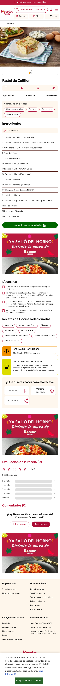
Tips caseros (35, 605)
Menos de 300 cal (12, 341)
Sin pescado (47, 109)
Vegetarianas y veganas (12, 639)
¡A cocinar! (30, 96)
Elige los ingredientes (11, 593)
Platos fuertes (8, 631)
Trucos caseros (36, 609)
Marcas (53, 16)
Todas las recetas (9, 589)
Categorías (10, 24)
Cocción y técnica (37, 593)
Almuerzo (9, 325)
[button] (6, 88)
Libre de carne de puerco (44, 336)
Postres (5, 635)
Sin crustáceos (12, 114)
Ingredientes (8, 96)
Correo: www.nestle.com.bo (42, 627)
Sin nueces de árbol (14, 109)
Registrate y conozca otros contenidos (30, 2)
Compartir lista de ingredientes (28, 225)
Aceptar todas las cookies (29, 680)
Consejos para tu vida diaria (41, 597)
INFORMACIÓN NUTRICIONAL (26, 351)
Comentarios (51, 96)
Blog (38, 16)
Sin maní (32, 109)
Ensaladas (6, 623)
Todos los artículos (37, 589)
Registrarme (41, 524)
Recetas (22, 16)
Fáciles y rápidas (9, 627)
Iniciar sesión (19, 524)
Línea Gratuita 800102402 (41, 623)
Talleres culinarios (37, 601)
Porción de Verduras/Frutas (16, 336)
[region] (30, 669)
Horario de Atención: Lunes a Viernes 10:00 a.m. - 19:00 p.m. (43, 632)
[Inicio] (7, 13)
